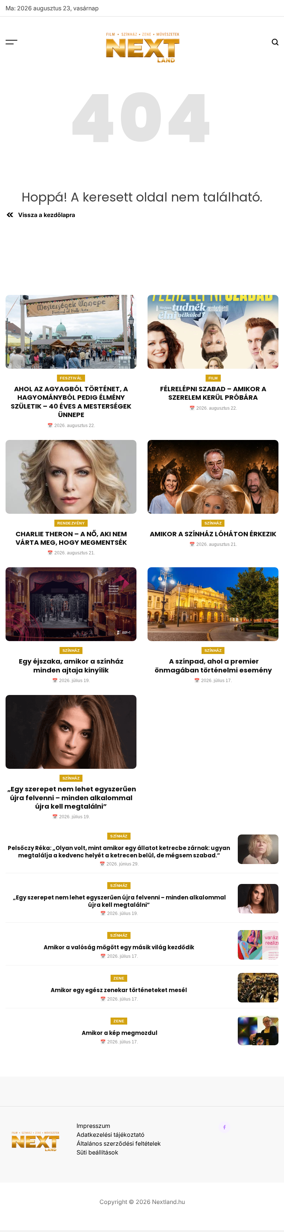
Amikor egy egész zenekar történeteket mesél (119, 990)
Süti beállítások (97, 1152)
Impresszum (93, 1125)
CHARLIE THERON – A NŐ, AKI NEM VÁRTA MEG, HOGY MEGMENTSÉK (71, 538)
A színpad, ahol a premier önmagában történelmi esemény (213, 665)
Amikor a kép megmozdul (119, 1033)
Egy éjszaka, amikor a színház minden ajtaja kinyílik (71, 665)
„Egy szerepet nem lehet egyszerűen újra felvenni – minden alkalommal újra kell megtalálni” (71, 797)
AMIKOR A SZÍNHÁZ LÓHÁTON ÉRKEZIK (213, 533)
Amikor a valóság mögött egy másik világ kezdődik (119, 947)
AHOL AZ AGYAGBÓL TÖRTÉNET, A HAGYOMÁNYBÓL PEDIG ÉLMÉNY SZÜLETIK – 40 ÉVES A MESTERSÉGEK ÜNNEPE (71, 401)
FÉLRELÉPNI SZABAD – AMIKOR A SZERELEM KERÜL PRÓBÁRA (213, 393)
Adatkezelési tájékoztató (111, 1134)
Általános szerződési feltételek (119, 1143)
